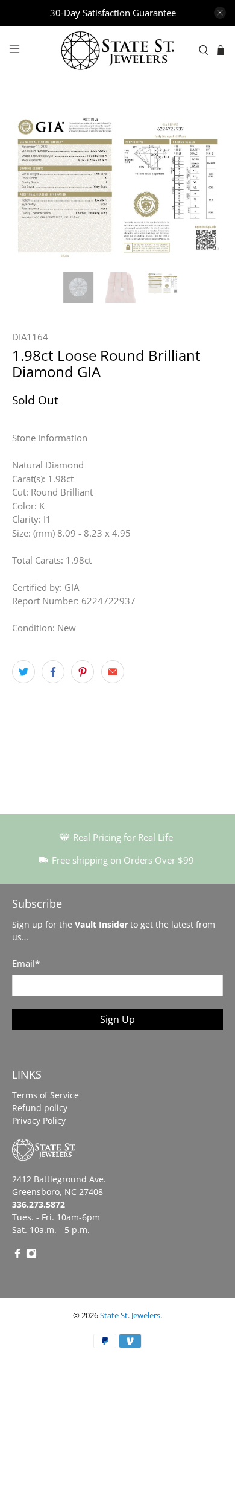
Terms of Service (45, 1095)
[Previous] (31, 186)
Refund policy (39, 1108)
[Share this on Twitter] (23, 671)
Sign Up (117, 1019)
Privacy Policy (39, 1120)
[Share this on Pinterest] (82, 671)
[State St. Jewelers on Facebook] (17, 1255)
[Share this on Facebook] (53, 671)
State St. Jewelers (130, 1315)
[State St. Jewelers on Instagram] (31, 1255)
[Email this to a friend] (112, 671)
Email (26, 963)
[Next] (203, 186)
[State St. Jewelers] (118, 50)
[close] (220, 13)
